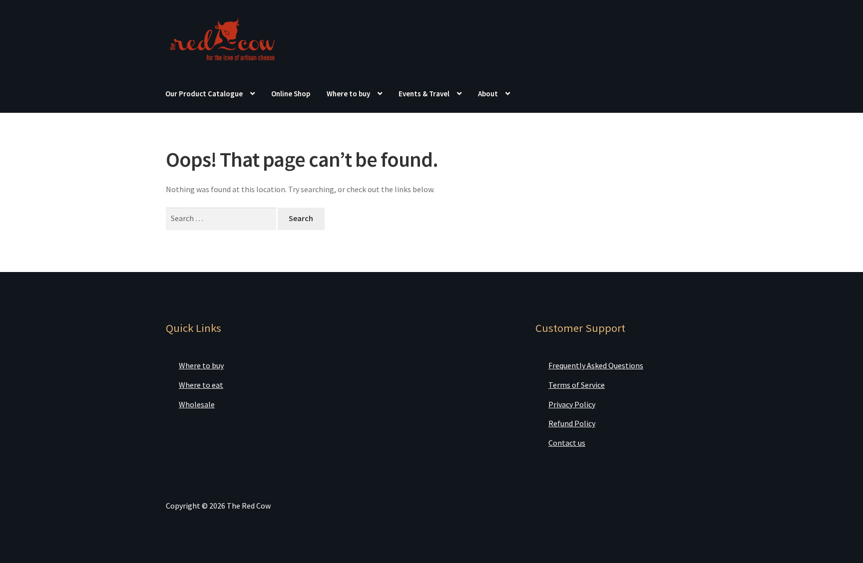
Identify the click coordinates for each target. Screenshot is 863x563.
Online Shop (290, 93)
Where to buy (348, 93)
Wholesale (197, 404)
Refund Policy (571, 423)
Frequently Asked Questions (595, 365)
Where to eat (201, 385)
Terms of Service (576, 385)
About (488, 93)
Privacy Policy (571, 404)
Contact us (566, 443)
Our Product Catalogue (204, 93)
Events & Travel (424, 93)
